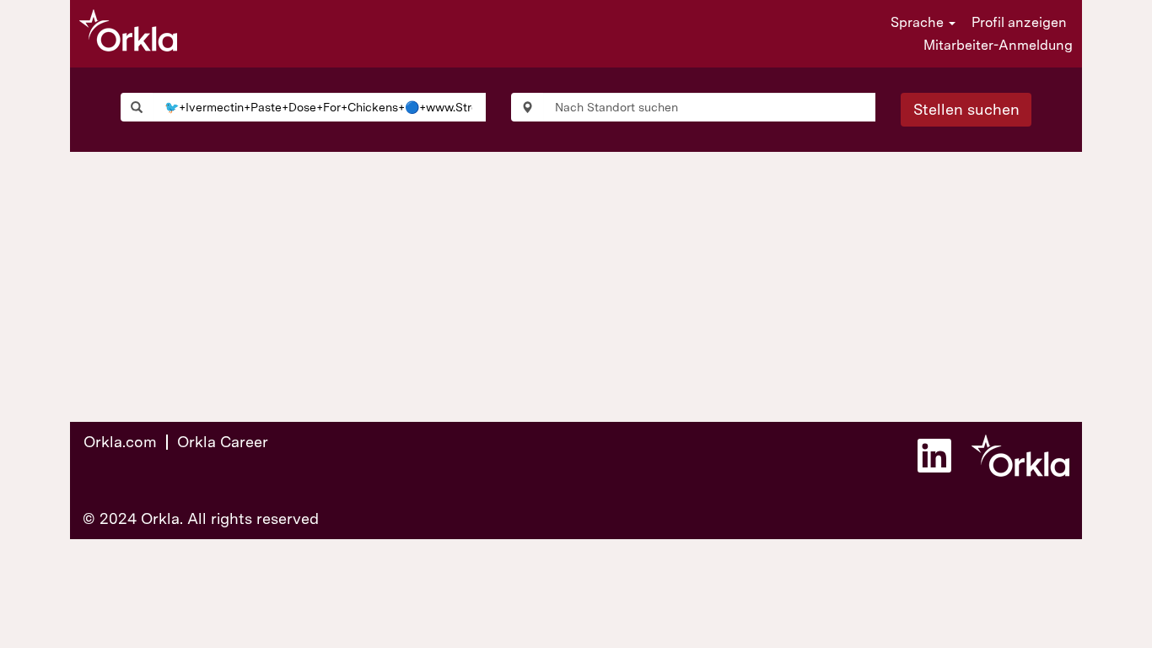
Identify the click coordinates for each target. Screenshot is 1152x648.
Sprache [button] (919, 22)
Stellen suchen (966, 109)
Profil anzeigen (1019, 22)
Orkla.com (120, 442)
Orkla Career (222, 442)
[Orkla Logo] (128, 30)
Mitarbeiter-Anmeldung (998, 45)
